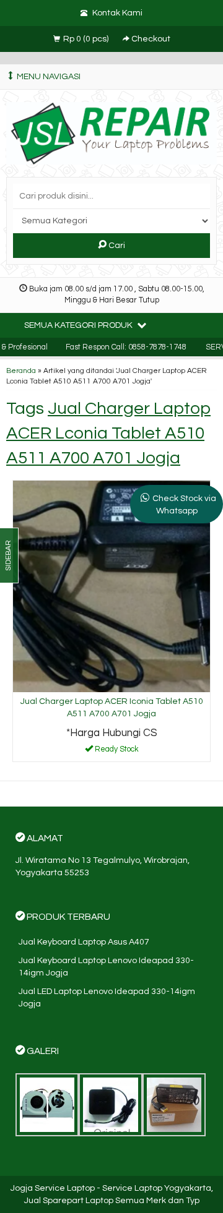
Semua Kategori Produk (79, 325)
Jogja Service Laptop (53, 1188)
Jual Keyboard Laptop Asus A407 (84, 942)
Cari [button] (116, 245)
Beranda (21, 370)
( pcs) (86, 39)
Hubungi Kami (115, 751)
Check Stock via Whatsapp (184, 504)
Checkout (149, 39)
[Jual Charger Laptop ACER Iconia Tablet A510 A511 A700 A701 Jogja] (111, 585)
